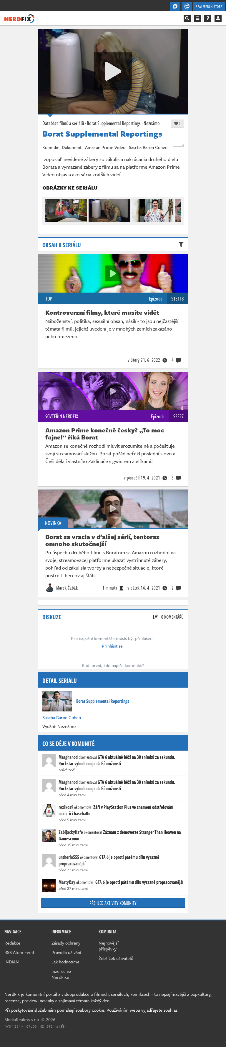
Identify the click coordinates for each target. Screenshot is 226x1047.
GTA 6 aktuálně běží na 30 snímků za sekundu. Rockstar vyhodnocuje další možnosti (117, 760)
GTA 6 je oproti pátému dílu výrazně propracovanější (109, 860)
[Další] (176, 209)
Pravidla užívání (66, 952)
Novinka (53, 523)
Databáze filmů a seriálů (63, 123)
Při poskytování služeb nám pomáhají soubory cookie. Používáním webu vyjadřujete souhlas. (91, 1010)
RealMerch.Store (209, 6)
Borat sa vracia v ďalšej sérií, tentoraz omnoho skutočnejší (102, 540)
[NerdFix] (19, 18)
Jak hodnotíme (65, 961)
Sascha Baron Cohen (61, 717)
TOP (48, 298)
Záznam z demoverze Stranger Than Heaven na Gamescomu (120, 835)
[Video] (113, 273)
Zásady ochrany (65, 943)
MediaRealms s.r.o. (22, 1019)
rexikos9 (66, 807)
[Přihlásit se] (218, 18)
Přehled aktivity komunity (113, 903)
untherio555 (69, 857)
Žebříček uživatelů (116, 958)
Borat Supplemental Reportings (114, 123)
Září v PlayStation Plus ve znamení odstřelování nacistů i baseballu (116, 810)
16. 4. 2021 (143, 587)
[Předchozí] (49, 209)
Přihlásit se (112, 646)
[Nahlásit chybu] (62, 1026)
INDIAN (11, 961)
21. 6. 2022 (144, 360)
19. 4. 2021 (142, 477)
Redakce (12, 943)
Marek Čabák (66, 587)
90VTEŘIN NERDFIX (61, 416)
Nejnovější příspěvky (109, 946)
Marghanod (68, 757)
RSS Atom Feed (19, 952)
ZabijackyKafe (71, 832)
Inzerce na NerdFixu (61, 974)
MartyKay (67, 882)
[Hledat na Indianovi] (187, 18)
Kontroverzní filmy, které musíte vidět (102, 312)
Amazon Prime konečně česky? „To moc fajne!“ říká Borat (104, 434)
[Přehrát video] (113, 71)
